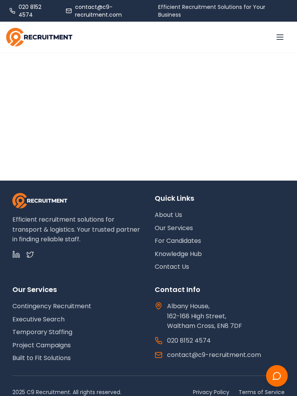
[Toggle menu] (280, 37)
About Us (168, 214)
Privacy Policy (211, 392)
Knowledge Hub (178, 253)
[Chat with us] (277, 376)
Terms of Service (262, 392)
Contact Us (172, 266)
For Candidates (178, 240)
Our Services (174, 228)
